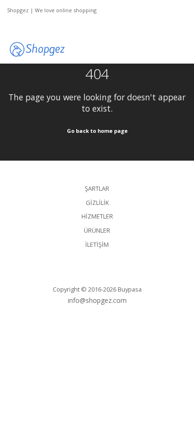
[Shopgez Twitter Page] (27, 25)
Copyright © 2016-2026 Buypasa (97, 289)
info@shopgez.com (97, 300)
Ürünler (97, 230)
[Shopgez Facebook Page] (36, 25)
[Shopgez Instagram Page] (18, 25)
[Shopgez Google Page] (9, 25)
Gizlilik (97, 202)
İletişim (97, 244)
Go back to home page (97, 130)
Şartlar (97, 188)
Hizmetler (97, 216)
